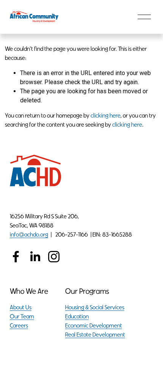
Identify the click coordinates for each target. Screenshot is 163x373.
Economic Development (93, 325)
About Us (20, 307)
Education (77, 316)
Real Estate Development (95, 334)
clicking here (106, 115)
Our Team (22, 316)
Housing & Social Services (94, 307)
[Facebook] (16, 257)
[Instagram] (54, 257)
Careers (19, 325)
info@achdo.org (29, 234)
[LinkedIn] (35, 257)
